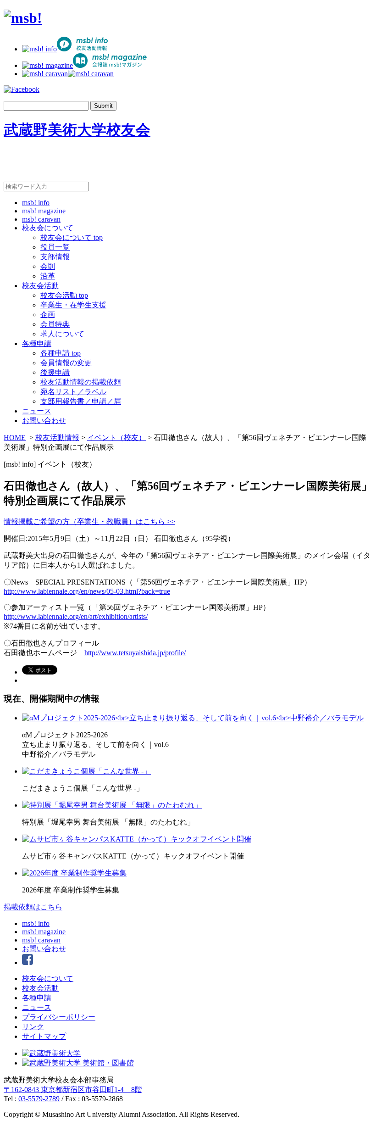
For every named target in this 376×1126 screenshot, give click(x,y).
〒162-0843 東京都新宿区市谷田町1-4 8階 (73, 1089)
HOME (15, 437)
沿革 (47, 276)
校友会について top (71, 237)
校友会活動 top (64, 295)
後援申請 (55, 372)
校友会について (47, 228)
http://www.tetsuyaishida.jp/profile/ (135, 653)
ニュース (36, 411)
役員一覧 (55, 247)
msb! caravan (41, 219)
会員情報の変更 (66, 363)
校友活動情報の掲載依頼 (80, 382)
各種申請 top (60, 353)
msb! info (36, 202)
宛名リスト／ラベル (73, 392)
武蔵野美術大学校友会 (77, 130)
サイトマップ (44, 1036)
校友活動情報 (57, 437)
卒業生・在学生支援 (73, 305)
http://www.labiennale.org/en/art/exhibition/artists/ (76, 616)
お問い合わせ (44, 420)
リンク (33, 1027)
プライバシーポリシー (58, 1017)
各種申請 (36, 343)
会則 (47, 266)
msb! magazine (44, 211)
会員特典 (55, 324)
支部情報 (55, 257)
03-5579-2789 (39, 1099)
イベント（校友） (116, 437)
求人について (62, 334)
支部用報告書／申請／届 (80, 401)
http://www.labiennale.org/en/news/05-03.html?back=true (87, 591)
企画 (47, 314)
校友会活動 (40, 286)
